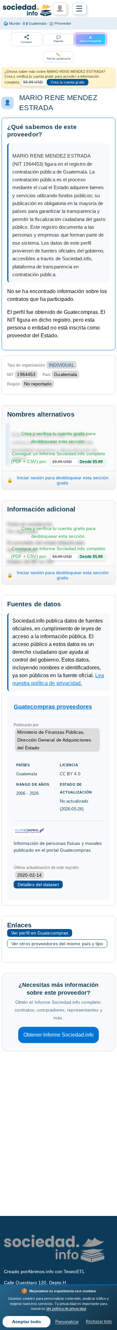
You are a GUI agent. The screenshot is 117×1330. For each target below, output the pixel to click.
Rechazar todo (99, 1321)
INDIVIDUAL (61, 365)
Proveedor (60, 23)
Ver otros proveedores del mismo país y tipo (57, 943)
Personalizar (67, 1321)
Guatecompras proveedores (53, 707)
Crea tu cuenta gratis (67, 82)
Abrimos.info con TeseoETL (56, 1271)
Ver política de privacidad (66, 1309)
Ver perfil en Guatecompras (39, 933)
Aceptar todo (26, 1321)
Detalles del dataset (38, 884)
